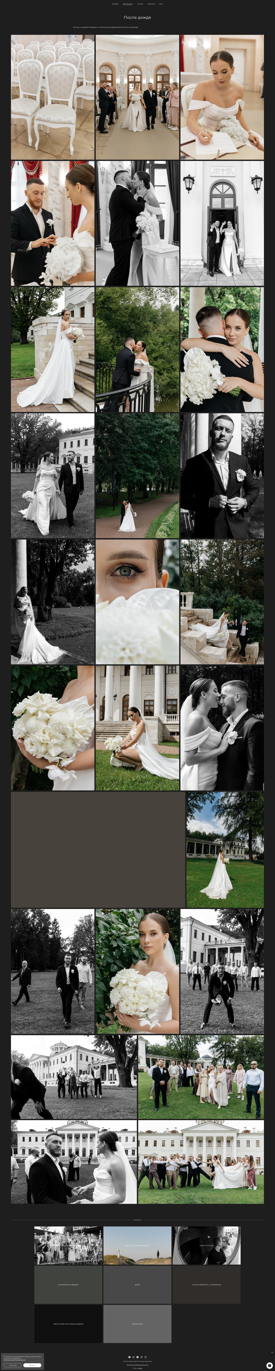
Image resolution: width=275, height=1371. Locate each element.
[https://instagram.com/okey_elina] (141, 1357)
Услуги (140, 4)
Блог (161, 4)
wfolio (140, 1368)
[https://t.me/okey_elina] (138, 1357)
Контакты (151, 4)
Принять (32, 1365)
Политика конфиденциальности (137, 1365)
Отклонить (12, 1365)
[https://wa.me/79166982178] (133, 1357)
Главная (115, 4)
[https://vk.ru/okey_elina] (129, 1357)
